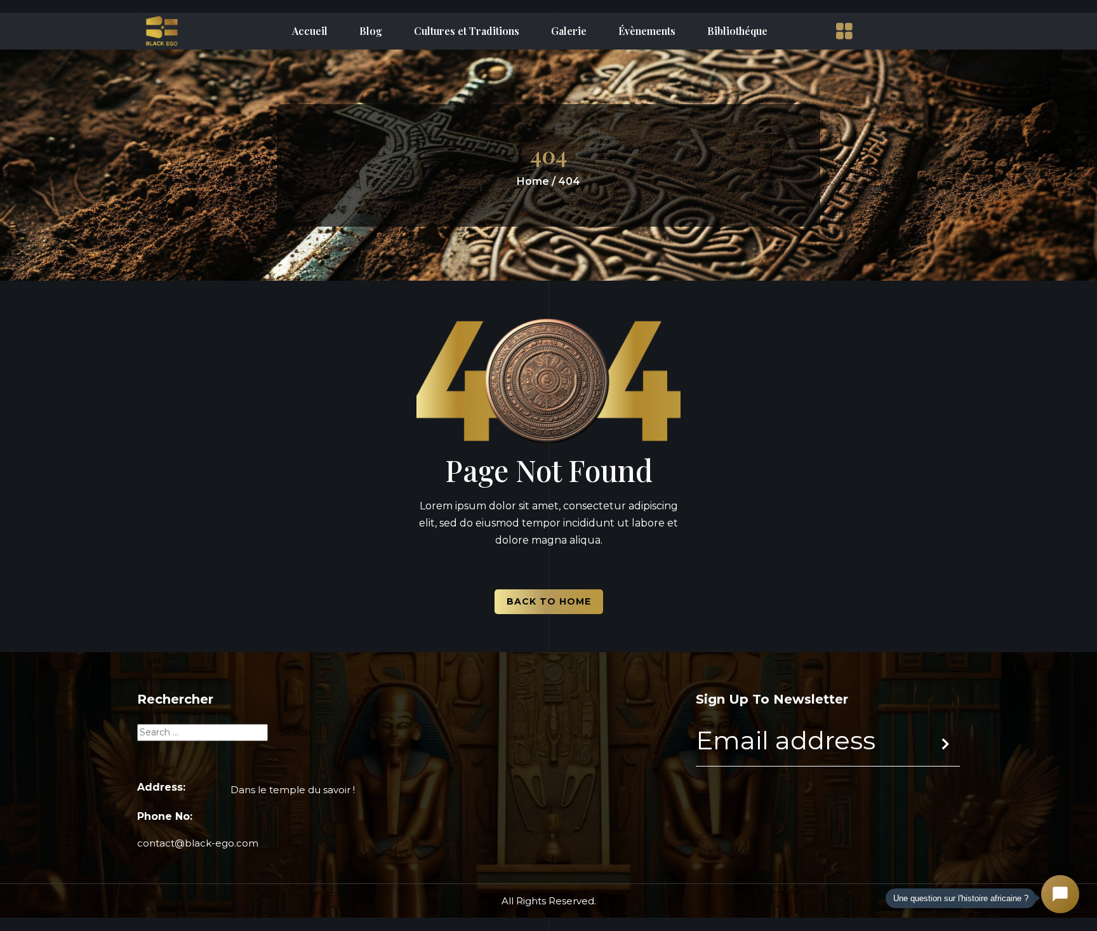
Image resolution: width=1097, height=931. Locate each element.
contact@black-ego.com (197, 843)
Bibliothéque (737, 31)
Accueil (310, 31)
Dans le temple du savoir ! (292, 790)
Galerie (569, 31)
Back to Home (549, 601)
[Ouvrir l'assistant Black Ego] (1060, 894)
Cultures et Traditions (466, 31)
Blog (370, 31)
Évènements (646, 31)
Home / (536, 181)
